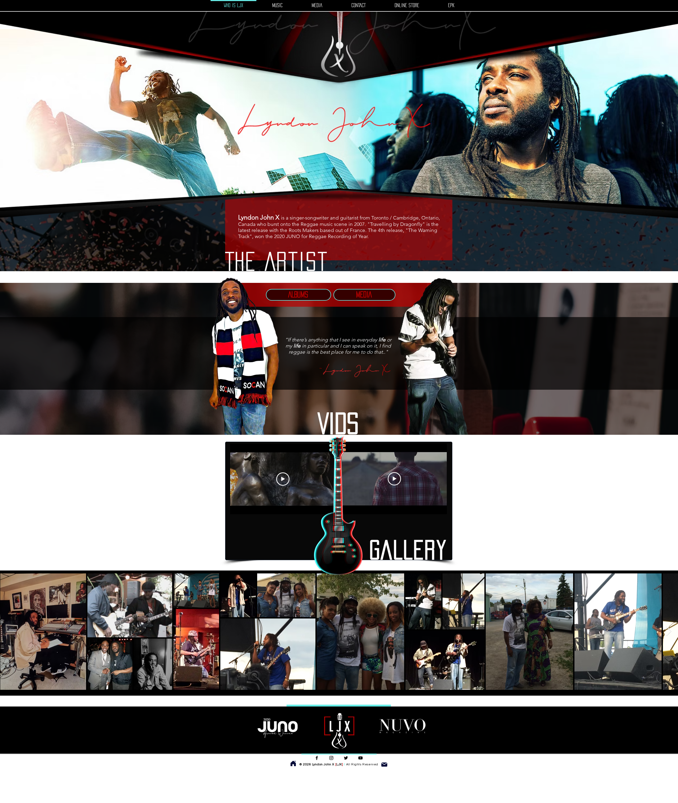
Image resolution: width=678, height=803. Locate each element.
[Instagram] (331, 758)
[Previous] (28, 124)
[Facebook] (316, 758)
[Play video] (282, 479)
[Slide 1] (339, 206)
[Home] (293, 763)
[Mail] (384, 764)
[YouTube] (360, 758)
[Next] (649, 124)
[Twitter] (346, 758)
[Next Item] (669, 631)
